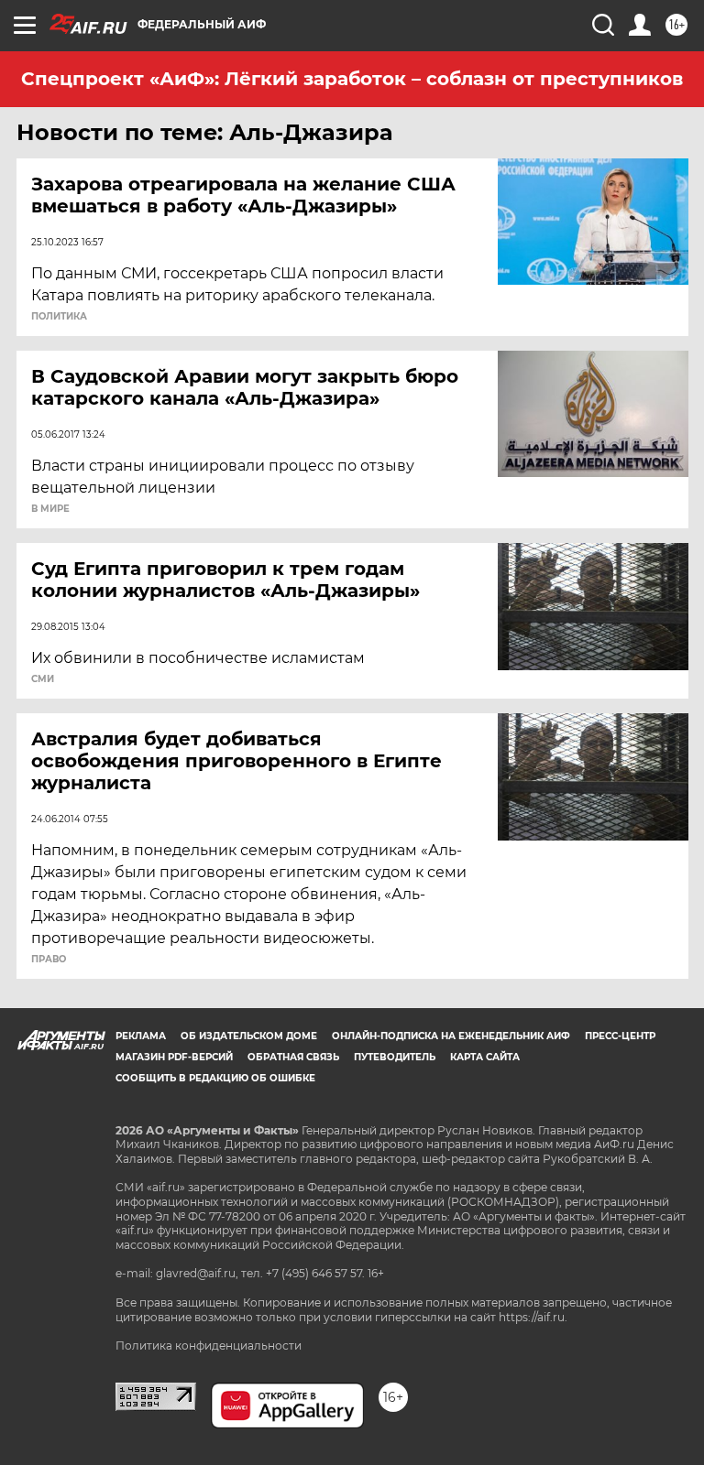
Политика (59, 316)
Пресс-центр (620, 1036)
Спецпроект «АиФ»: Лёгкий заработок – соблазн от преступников (352, 79)
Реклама (141, 1036)
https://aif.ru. (533, 1317)
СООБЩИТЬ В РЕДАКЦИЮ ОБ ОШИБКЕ (215, 1078)
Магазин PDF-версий (174, 1057)
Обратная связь (293, 1057)
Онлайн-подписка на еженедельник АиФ (451, 1036)
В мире (50, 509)
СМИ (42, 679)
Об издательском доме (249, 1036)
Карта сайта (485, 1057)
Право (48, 959)
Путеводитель (394, 1057)
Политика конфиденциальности (209, 1345)
